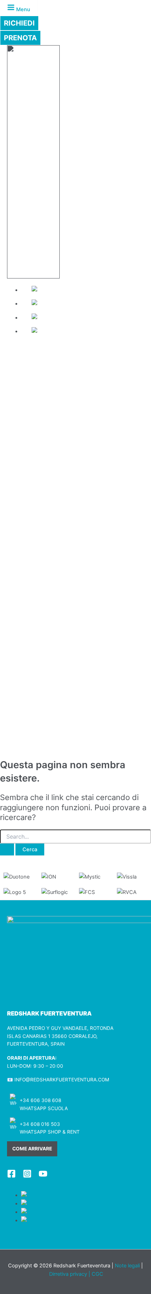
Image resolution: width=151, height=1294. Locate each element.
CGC (97, 1274)
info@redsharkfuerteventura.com (61, 1079)
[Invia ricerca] (7, 850)
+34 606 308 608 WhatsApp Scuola (44, 1104)
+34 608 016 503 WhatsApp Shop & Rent (50, 1128)
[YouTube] (43, 1176)
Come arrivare (32, 1148)
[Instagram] (27, 1176)
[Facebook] (11, 1176)
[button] (19, 23)
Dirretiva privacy (68, 1274)
